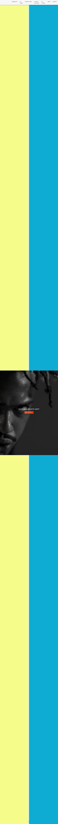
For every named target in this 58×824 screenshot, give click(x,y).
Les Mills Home (6, 1)
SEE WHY (29, 412)
